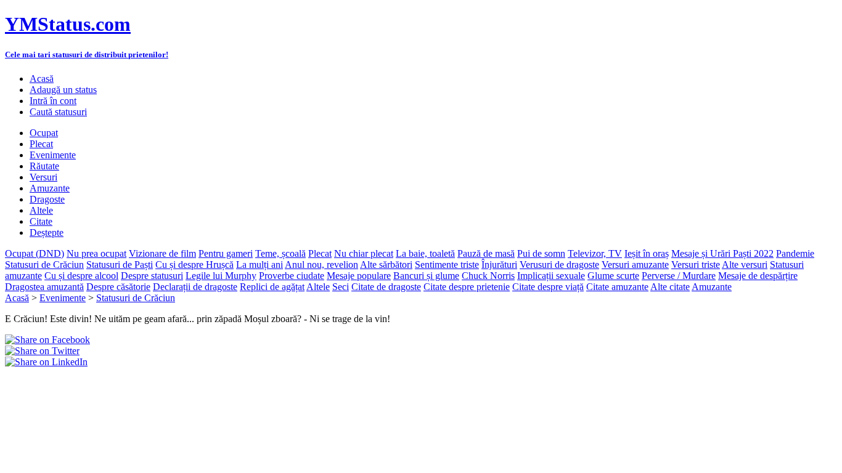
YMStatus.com (68, 24)
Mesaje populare (359, 275)
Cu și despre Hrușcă (194, 264)
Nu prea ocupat (96, 253)
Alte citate (670, 286)
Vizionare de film (162, 253)
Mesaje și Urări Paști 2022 (722, 253)
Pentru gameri (225, 253)
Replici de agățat (272, 286)
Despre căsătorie (118, 286)
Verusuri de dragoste (559, 264)
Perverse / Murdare (679, 275)
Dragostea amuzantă (44, 286)
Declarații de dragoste (195, 286)
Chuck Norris (488, 275)
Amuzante (50, 188)
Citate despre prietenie (466, 286)
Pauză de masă (486, 253)
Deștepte (46, 232)
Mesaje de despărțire (758, 275)
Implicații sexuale (551, 275)
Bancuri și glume (426, 275)
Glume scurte (613, 275)
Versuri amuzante (635, 264)
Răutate (44, 166)
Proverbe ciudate (291, 275)
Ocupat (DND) (34, 253)
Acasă (42, 78)
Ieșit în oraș (646, 253)
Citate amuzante (617, 286)
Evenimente (53, 155)
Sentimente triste (447, 264)
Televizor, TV (595, 253)
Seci (340, 286)
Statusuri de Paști (119, 264)
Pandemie (795, 253)
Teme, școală (280, 253)
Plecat (41, 144)
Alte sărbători (386, 264)
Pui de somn (541, 253)
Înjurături (499, 264)
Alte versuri (744, 264)
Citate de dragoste (386, 286)
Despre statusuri (152, 275)
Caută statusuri (58, 112)
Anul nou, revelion (321, 264)
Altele (41, 210)
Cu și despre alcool (81, 275)
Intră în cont (53, 100)
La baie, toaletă (425, 253)
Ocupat (44, 132)
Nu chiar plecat (363, 253)
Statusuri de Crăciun (44, 264)
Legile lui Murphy (221, 275)
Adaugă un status (63, 89)
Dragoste (47, 199)
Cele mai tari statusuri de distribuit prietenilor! (86, 54)
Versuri (43, 177)
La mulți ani (259, 264)
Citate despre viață (548, 286)
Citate (41, 221)
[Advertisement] (149, 386)
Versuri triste (695, 264)
